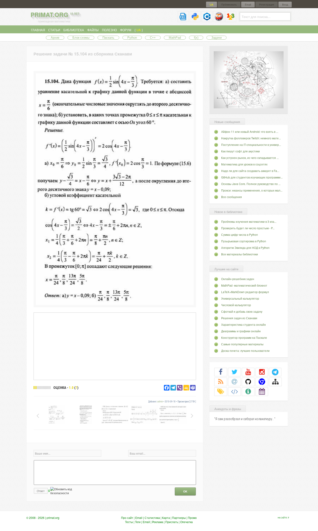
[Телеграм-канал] (275, 372)
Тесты (129, 522)
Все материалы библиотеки (239, 254)
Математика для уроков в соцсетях (244, 164)
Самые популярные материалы (242, 344)
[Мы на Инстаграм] (261, 372)
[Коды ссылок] (234, 391)
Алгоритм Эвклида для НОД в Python (245, 248)
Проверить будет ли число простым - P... (247, 228)
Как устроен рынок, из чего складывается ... (250, 158)
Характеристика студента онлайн (243, 324)
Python (132, 37)
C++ (153, 37)
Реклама (157, 522)
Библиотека (73, 30)
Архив (55, 37)
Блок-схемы (80, 37)
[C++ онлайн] (207, 20)
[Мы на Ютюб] (248, 372)
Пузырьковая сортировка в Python (243, 241)
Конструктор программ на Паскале (244, 337)
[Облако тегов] (220, 391)
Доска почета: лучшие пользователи (245, 351)
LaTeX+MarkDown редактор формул (245, 292)
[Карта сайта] (275, 381)
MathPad (175, 37)
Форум (125, 30)
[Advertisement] (115, 346)
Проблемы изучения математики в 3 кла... (248, 221)
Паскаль (108, 37)
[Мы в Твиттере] (234, 372)
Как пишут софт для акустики (240, 151)
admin (160, 401)
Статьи (54, 30)
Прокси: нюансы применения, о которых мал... (251, 190)
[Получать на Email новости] (234, 381)
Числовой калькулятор (236, 305)
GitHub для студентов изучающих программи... (252, 177)
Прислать (171, 522)
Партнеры (179, 518)
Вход (285, 4)
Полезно (109, 30)
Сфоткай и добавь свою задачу (241, 311)
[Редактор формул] (230, 20)
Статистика (152, 518)
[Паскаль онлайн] (183, 20)
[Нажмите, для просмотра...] (115, 303)
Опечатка (186, 522)
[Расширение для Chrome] (261, 381)
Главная (38, 30)
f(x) (196, 37)
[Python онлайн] (195, 20)
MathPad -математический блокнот (244, 285)
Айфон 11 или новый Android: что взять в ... (249, 132)
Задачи (216, 37)
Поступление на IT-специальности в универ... (251, 145)
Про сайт (127, 518)
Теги (138, 522)
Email (248, 4)
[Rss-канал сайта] (220, 381)
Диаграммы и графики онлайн (241, 331)
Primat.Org (54, 14)
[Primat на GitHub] (248, 381)
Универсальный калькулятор (240, 298)
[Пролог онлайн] (218, 20)
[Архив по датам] (261, 391)
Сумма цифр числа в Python (239, 234)
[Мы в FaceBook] (220, 372)
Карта (166, 518)
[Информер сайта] (248, 391)
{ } (139, 30)
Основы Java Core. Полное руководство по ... (251, 184)
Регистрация (266, 4)
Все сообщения (231, 197)
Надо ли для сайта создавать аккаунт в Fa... (250, 171)
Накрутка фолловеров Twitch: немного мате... (251, 138)
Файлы (93, 30)
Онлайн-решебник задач (237, 279)
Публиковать (229, 4)
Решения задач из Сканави (239, 318)
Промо (192, 518)
